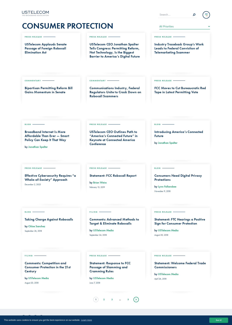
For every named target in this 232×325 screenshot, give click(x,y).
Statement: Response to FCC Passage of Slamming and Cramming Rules (110, 267)
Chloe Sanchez (36, 226)
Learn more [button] (86, 320)
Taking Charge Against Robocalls (49, 219)
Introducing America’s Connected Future (178, 134)
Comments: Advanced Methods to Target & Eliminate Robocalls (114, 221)
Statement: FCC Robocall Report (113, 176)
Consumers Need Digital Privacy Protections (178, 178)
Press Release (33, 37)
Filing (94, 212)
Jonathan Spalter (38, 147)
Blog (28, 124)
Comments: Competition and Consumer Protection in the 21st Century (48, 267)
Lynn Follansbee (167, 186)
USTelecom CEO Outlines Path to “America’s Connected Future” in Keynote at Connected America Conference (114, 138)
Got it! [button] (219, 320)
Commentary (33, 80)
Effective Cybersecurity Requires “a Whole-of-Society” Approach (50, 178)
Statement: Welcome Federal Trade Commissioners (180, 265)
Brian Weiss (100, 182)
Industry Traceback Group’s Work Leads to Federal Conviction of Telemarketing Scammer (179, 48)
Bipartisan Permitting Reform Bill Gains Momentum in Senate (49, 90)
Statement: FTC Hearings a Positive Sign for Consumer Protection (179, 221)
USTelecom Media (103, 230)
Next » (136, 299)
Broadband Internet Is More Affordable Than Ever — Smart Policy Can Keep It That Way (47, 136)
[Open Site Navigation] (206, 15)
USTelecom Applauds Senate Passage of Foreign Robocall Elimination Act (46, 48)
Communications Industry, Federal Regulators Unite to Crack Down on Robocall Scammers (115, 92)
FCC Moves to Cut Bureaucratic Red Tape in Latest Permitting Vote (180, 90)
